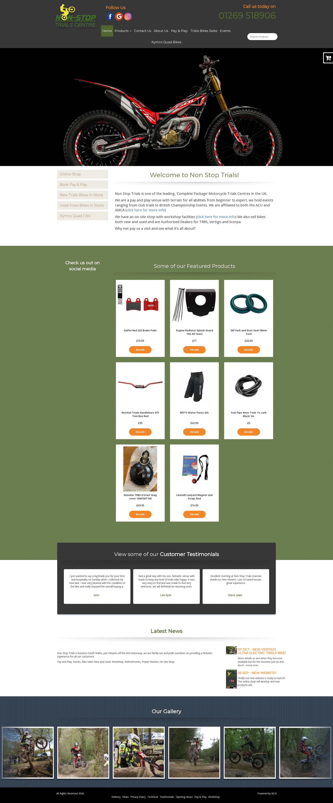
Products (122, 31)
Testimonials (167, 796)
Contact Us (142, 31)
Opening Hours (184, 796)
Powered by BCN (267, 793)
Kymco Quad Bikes (166, 42)
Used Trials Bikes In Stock (82, 205)
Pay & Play (179, 31)
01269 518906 (247, 15)
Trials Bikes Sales (203, 31)
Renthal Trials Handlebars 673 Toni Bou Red (140, 414)
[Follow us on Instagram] (128, 16)
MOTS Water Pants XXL (194, 412)
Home (107, 31)
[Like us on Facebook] (110, 16)
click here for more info (146, 210)
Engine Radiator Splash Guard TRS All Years (194, 332)
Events (225, 31)
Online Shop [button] (70, 174)
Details (140, 349)
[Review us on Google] (119, 16)
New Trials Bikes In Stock (81, 195)
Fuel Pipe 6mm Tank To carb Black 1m (248, 414)
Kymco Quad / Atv (75, 216)
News (125, 796)
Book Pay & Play (73, 184)
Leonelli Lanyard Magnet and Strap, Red (194, 496)
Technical (152, 796)
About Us (161, 31)
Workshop (214, 796)
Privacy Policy (138, 796)
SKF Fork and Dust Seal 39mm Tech (248, 332)
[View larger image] (28, 753)
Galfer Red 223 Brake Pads (140, 330)
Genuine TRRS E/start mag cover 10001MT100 (140, 496)
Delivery (116, 796)
